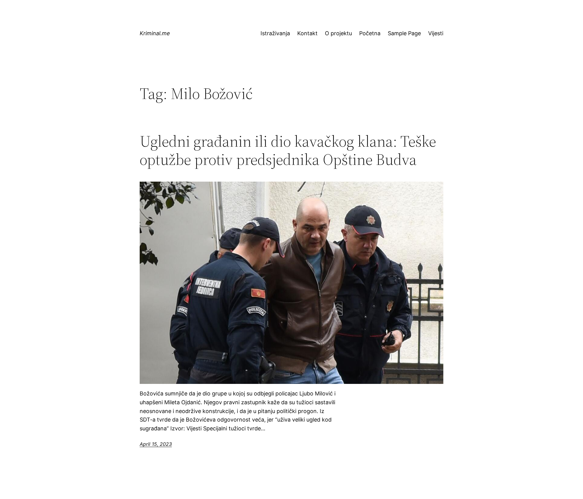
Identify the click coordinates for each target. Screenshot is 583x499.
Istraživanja (275, 33)
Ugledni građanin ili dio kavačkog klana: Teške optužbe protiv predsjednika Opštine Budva (288, 150)
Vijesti (435, 33)
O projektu (338, 33)
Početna (369, 33)
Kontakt (307, 33)
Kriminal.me (155, 33)
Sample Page (404, 33)
